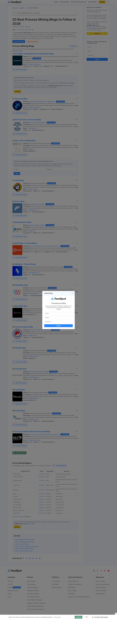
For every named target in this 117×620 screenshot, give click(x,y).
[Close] (72, 293)
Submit (58, 326)
